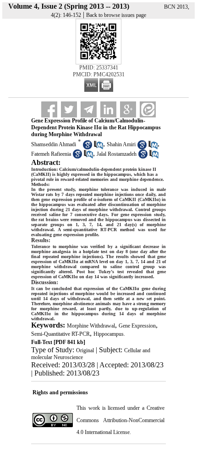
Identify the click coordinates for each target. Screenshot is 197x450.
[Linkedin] (108, 109)
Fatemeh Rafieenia (51, 154)
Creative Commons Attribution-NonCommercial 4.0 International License (120, 420)
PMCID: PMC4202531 (99, 74)
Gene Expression (137, 326)
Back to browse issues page (116, 15)
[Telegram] (89, 109)
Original (85, 350)
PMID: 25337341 (98, 67)
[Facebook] (49, 109)
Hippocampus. (109, 334)
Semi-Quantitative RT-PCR (60, 334)
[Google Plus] (128, 109)
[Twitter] (69, 109)
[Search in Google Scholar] (87, 147)
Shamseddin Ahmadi (53, 144)
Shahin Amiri (121, 144)
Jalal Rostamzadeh (117, 154)
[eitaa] (148, 109)
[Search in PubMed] (98, 147)
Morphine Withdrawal (91, 326)
